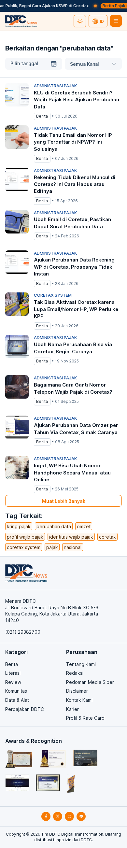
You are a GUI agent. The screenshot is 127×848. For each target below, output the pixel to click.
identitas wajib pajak (71, 537)
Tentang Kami (81, 664)
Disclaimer (77, 691)
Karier (72, 709)
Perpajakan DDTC (24, 709)
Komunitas (16, 691)
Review (13, 682)
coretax (107, 537)
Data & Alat (17, 700)
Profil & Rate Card (85, 718)
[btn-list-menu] (116, 21)
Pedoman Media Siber (90, 682)
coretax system (23, 547)
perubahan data (53, 526)
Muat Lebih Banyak (63, 501)
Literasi (13, 673)
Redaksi (74, 673)
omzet (84, 526)
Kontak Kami (79, 700)
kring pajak (19, 526)
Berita (11, 664)
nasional (72, 547)
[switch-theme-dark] (80, 21)
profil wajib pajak (25, 537)
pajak (52, 547)
